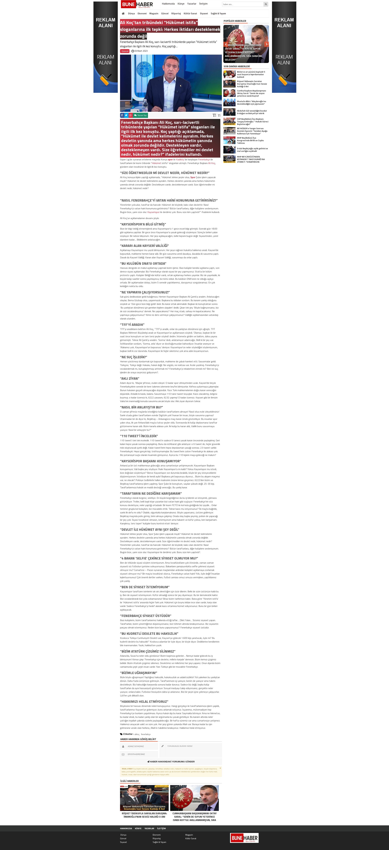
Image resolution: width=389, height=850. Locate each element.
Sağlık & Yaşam (218, 13)
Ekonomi (142, 13)
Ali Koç (211, 163)
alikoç (137, 734)
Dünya (131, 13)
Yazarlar (191, 4)
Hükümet (156, 163)
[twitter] (126, 115)
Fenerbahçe (204, 159)
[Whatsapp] (131, 115)
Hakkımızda (168, 4)
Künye (181, 4)
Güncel (165, 13)
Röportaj (176, 13)
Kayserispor (153, 212)
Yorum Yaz (142, 115)
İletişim (203, 4)
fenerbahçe (146, 734)
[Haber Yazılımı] (253, 828)
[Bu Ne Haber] (137, 4)
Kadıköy (180, 159)
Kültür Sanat (190, 13)
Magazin (153, 13)
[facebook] (122, 115)
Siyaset (204, 13)
